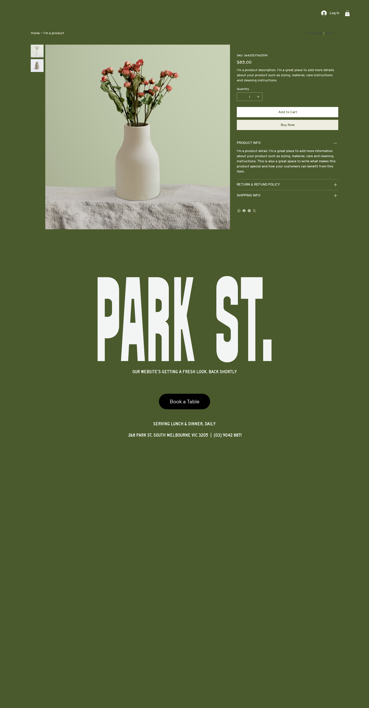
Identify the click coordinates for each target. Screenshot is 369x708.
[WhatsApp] (239, 211)
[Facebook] (244, 211)
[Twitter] (254, 211)
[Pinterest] (249, 211)
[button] (347, 13)
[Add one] (258, 96)
